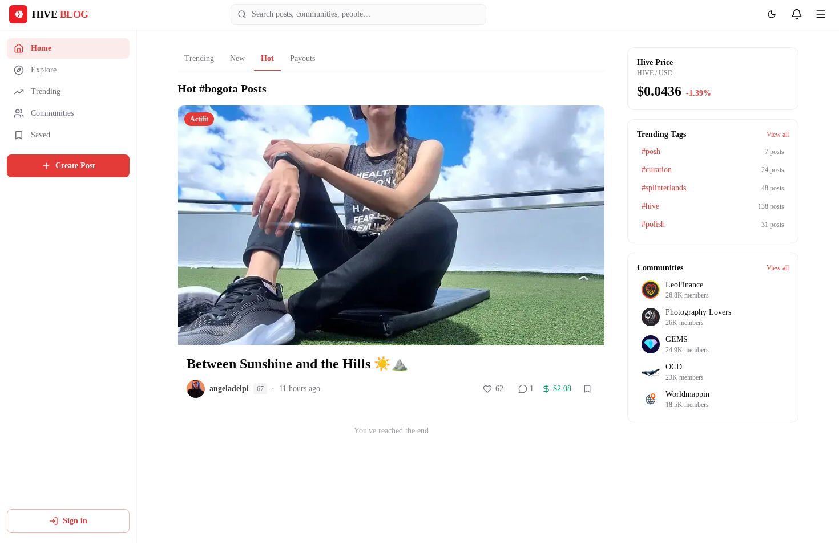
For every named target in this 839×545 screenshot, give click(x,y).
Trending (199, 58)
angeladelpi (229, 388)
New (237, 58)
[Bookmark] (587, 389)
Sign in (75, 520)
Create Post (75, 165)
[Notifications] (796, 14)
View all (778, 135)
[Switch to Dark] (771, 14)
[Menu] (821, 14)
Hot (267, 58)
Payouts (302, 58)
